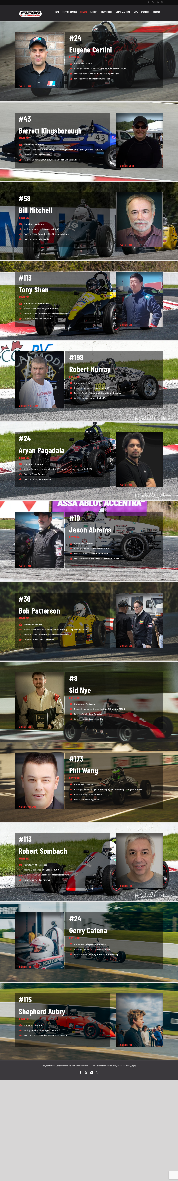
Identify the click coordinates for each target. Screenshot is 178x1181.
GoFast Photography (127, 1066)
